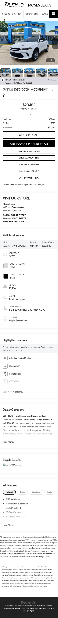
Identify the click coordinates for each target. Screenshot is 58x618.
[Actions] (52, 91)
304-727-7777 (18, 215)
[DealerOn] (28, 602)
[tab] (9, 492)
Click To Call (29, 134)
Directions (32, 14)
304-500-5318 (16, 221)
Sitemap (28, 605)
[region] (29, 123)
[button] (12, 14)
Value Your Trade (29, 171)
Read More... (8, 441)
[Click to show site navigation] (53, 14)
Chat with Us (29, 178)
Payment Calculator (29, 151)
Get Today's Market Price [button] (29, 143)
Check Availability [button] (29, 158)
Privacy (34, 605)
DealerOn (22, 605)
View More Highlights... (13, 391)
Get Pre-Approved (29, 164)
